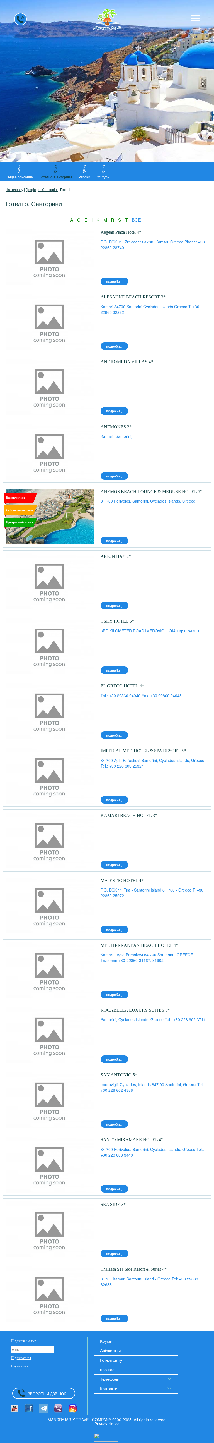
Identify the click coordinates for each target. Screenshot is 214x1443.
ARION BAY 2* (116, 556)
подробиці (114, 281)
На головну (14, 189)
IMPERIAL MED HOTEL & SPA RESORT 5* (144, 750)
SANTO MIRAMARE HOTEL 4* (132, 1139)
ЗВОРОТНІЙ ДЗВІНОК (47, 1393)
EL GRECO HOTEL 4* (122, 686)
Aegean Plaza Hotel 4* (121, 232)
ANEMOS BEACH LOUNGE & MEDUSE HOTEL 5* (151, 491)
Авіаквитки (110, 1350)
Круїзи (106, 1341)
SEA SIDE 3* (113, 1204)
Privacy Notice (107, 1424)
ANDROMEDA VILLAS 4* (127, 361)
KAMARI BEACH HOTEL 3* (129, 815)
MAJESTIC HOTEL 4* (122, 880)
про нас (107, 1369)
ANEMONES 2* (116, 426)
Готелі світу (111, 1360)
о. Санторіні (48, 189)
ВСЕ (136, 220)
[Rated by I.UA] (106, 1436)
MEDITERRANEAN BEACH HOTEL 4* (139, 945)
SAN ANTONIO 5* (119, 1074)
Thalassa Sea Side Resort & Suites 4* (134, 1269)
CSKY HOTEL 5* (117, 621)
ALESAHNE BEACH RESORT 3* (133, 297)
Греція (31, 189)
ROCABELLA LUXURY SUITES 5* (135, 1010)
